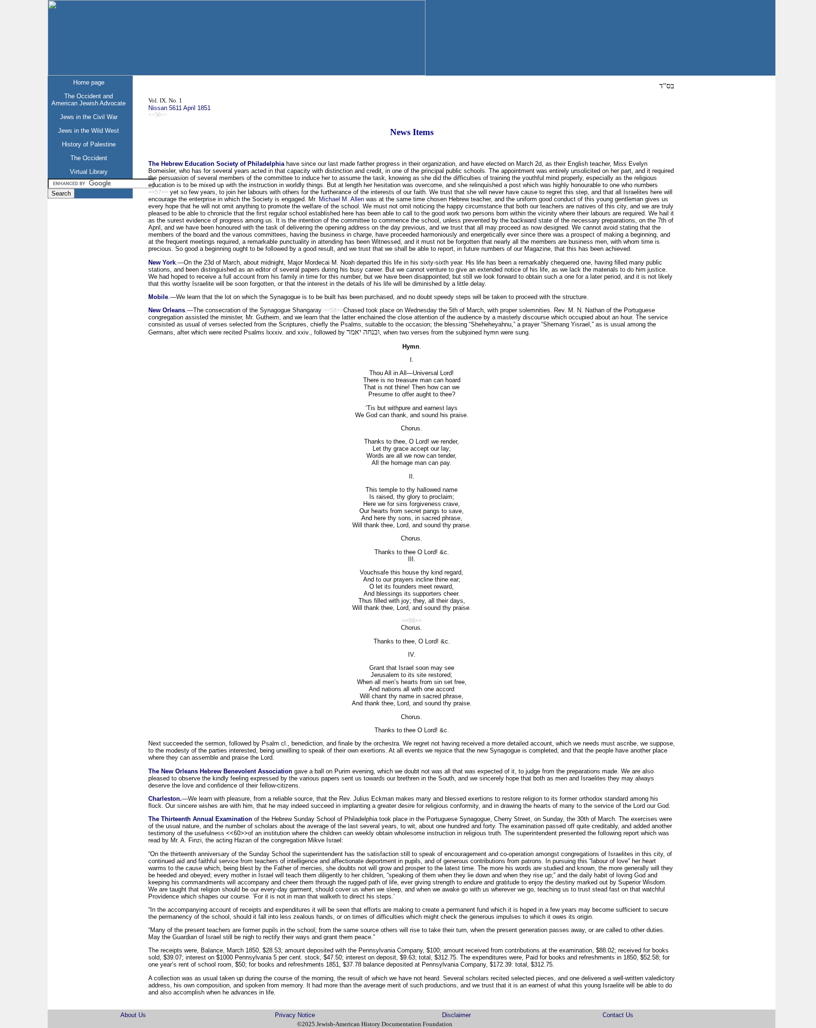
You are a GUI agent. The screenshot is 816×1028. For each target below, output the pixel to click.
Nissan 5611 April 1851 (179, 107)
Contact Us (618, 1015)
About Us (133, 1015)
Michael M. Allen (341, 199)
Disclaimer (456, 1015)
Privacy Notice (295, 1015)
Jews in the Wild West (88, 130)
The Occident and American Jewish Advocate (88, 100)
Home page (88, 82)
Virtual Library (89, 171)
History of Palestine (89, 144)
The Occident (88, 158)
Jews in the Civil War (89, 116)
